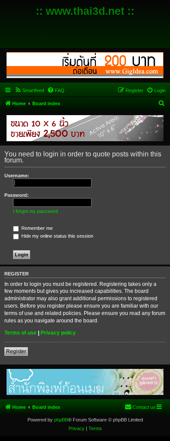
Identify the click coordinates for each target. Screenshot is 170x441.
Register (16, 351)
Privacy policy (58, 333)
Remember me (36, 228)
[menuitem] (29, 90)
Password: (16, 195)
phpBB (61, 419)
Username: (16, 175)
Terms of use (20, 333)
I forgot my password (35, 211)
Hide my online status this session (56, 236)
